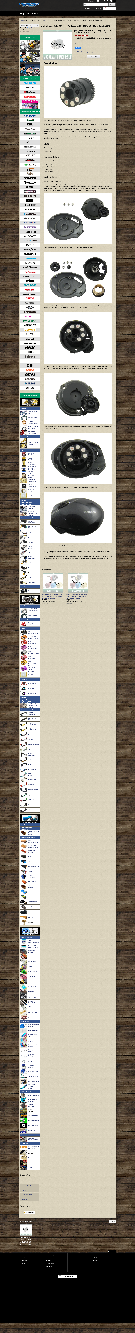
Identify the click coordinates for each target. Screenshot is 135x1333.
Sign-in (88, 8)
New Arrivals (49, 1260)
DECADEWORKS (33, 1115)
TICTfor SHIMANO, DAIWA (32, 475)
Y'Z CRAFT (31, 992)
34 (28, 567)
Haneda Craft (32, 779)
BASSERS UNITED (33, 1120)
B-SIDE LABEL (32, 1130)
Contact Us (94, 56)
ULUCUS (30, 917)
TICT (29, 577)
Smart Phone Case (33, 1095)
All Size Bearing (33, 417)
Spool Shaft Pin (33, 1030)
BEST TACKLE (32, 1012)
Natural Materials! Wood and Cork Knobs (33, 832)
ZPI (29, 537)
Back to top (112, 1251)
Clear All (113, 1221)
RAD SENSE (31, 800)
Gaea (29, 805)
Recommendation (50, 1263)
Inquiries (24, 1199)
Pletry (30, 892)
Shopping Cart (25, 1260)
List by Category (50, 1255)
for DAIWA (31, 688)
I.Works (30, 966)
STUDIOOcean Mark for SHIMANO (32, 464)
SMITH (30, 1017)
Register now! (97, 8)
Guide (24, 1190)
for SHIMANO (32, 683)
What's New (73, 1255)
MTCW (30, 1007)
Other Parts (31, 582)
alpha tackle (31, 764)
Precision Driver (33, 1076)
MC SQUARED (32, 902)
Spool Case (31, 496)
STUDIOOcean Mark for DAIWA (31, 469)
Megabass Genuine (34, 907)
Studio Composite (33, 744)
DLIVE (30, 562)
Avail (29, 532)
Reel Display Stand (33, 1081)
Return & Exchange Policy (85, 52)
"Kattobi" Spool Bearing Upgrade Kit (33, 610)
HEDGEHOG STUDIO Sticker (31, 1086)
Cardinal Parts (32, 591)
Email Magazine (27, 1194)
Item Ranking (49, 1266)
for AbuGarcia (32, 693)
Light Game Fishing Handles (31, 508)
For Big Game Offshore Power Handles (32, 513)
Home (23, 1255)
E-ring (30, 1061)
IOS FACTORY (32, 769)
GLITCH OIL (31, 976)
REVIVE (30, 542)
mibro (30, 897)
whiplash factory (33, 789)
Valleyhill (31, 784)
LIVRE (30, 552)
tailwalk (30, 810)
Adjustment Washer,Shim (31, 1056)
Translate (34, 28)
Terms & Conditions (28, 1186)
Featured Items (49, 1257)
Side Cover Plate (33, 1071)
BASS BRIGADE (33, 1125)
